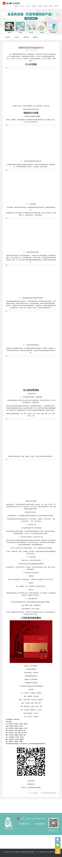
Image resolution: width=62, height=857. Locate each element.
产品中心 (28, 6)
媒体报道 (26, 37)
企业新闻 (7, 37)
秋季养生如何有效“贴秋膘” (49, 793)
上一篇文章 (34, 793)
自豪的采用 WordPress (31, 854)
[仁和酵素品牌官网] (11, 3)
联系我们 (56, 6)
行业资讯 (16, 37)
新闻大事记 (34, 6)
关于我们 (22, 6)
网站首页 (16, 6)
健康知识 (40, 6)
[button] (4, 22)
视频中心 (51, 6)
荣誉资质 (45, 6)
